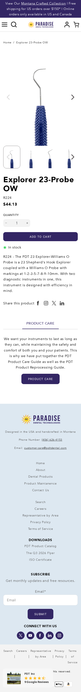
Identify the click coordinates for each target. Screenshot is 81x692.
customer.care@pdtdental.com (45, 448)
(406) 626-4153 (52, 440)
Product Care (40, 323)
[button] (5, 24)
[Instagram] (59, 635)
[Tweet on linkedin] (62, 303)
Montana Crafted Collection (43, 3)
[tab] (40, 323)
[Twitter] (21, 635)
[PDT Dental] (41, 24)
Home (7, 42)
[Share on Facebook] (38, 303)
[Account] (67, 24)
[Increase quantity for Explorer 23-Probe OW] (27, 223)
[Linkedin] (50, 635)
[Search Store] (14, 24)
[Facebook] (40, 635)
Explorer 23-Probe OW (32, 42)
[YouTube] (30, 635)
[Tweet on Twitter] (54, 303)
